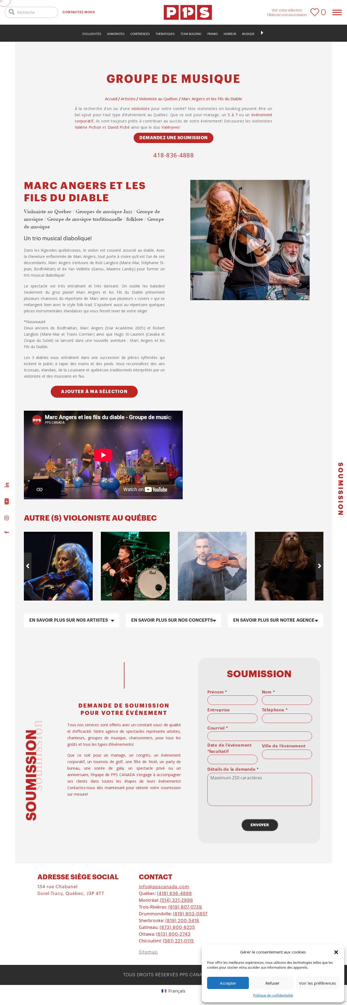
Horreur (230, 34)
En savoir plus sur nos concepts (172, 620)
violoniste (140, 108)
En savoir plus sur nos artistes (68, 620)
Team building (191, 34)
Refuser (272, 983)
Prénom (217, 692)
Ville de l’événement (284, 746)
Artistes (128, 98)
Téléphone (275, 710)
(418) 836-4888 (174, 893)
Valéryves (170, 127)
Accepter (228, 983)
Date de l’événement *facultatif (229, 748)
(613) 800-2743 (173, 934)
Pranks (212, 34)
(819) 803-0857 (190, 914)
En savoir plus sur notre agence (273, 620)
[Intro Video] (252, 244)
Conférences (140, 34)
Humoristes (115, 34)
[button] (336, 952)
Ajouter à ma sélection (94, 392)
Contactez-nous (79, 12)
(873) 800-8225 (177, 927)
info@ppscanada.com (164, 887)
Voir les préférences (317, 983)
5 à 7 (232, 114)
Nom (268, 692)
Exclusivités (91, 34)
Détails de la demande (233, 769)
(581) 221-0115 (178, 941)
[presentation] (27, 566)
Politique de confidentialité (273, 995)
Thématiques (165, 34)
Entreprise (218, 710)
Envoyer (259, 825)
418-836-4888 (173, 155)
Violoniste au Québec (158, 98)
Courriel (217, 728)
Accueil (111, 98)
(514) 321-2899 (176, 900)
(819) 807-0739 (185, 907)
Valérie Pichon (88, 127)
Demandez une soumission (173, 138)
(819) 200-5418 (182, 921)
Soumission (340, 489)
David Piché (119, 127)
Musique (248, 34)
